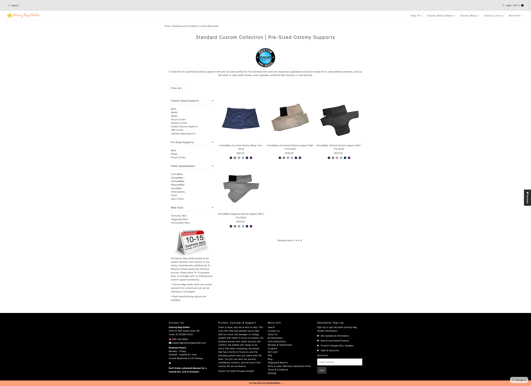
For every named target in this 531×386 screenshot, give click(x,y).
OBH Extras (177, 130)
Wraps (174, 115)
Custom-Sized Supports (185, 100)
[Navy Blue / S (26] (247, 157)
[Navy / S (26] (247, 226)
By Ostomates (275, 337)
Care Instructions (277, 341)
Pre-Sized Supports (182, 142)
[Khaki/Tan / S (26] (239, 157)
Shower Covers (179, 122)
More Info (515, 15)
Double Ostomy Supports (184, 126)
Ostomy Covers (493, 15)
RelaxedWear (178, 184)
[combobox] (92, 5)
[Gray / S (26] (235, 157)
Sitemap (272, 373)
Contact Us (274, 330)
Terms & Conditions (278, 369)
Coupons (272, 348)
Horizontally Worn (180, 222)
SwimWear (176, 188)
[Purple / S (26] (251, 157)
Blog (270, 359)
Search (271, 327)
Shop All (415, 15)
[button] (265, 383)
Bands (174, 112)
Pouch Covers (178, 119)
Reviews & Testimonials (280, 344)
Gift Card (273, 352)
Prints (174, 195)
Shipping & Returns (277, 362)
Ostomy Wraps (469, 15)
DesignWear (177, 177)
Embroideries (178, 191)
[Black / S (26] (231, 157)
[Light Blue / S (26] (243, 157)
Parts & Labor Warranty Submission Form (289, 366)
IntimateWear (178, 181)
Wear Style (177, 207)
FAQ (270, 355)
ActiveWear (177, 174)
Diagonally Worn (179, 219)
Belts (173, 108)
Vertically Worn (179, 215)
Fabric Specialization (183, 166)
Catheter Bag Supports (183, 133)
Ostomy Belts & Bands (440, 15)
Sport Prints (177, 198)
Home (167, 26)
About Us (273, 334)
